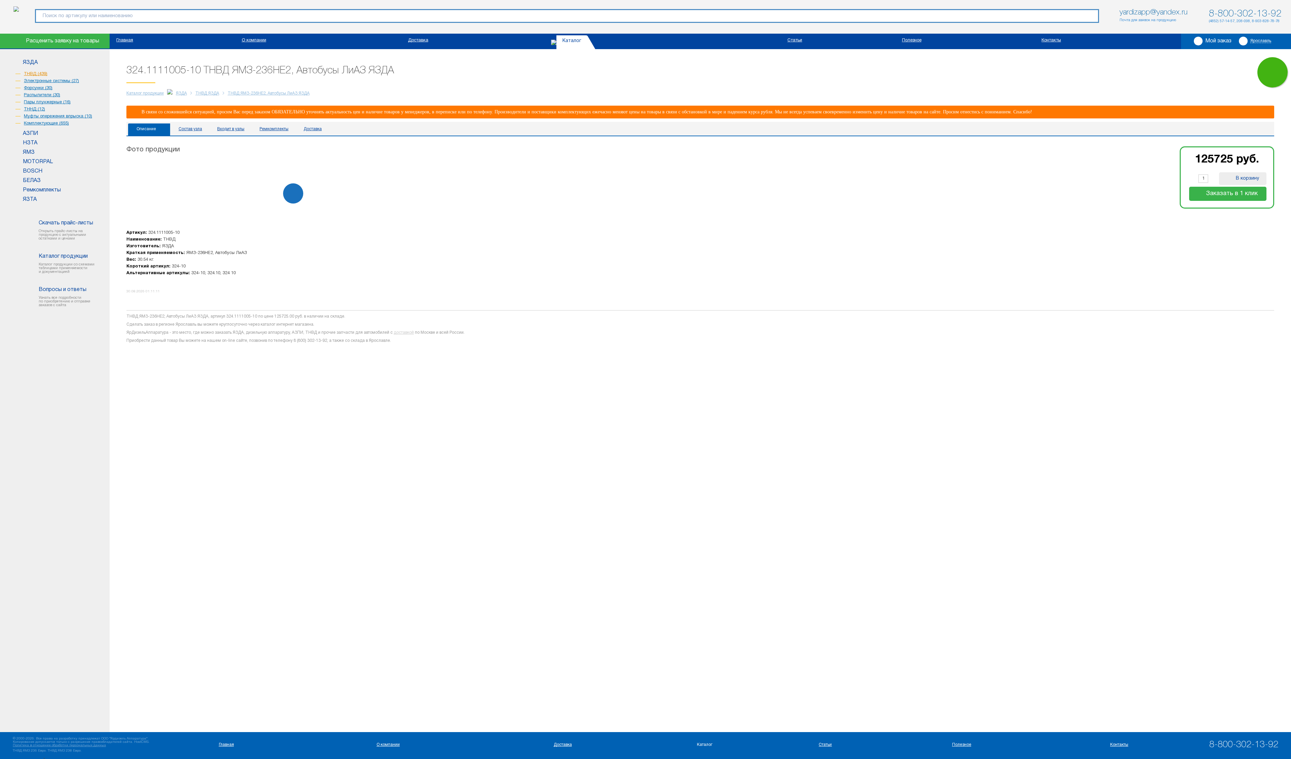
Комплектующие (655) (46, 123)
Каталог (571, 41)
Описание (146, 129)
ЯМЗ (29, 152)
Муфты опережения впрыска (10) (58, 116)
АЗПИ (30, 133)
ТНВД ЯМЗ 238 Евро (64, 750)
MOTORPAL (38, 161)
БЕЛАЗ (32, 180)
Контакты (1051, 40)
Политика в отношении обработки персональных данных (59, 745)
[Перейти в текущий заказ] (1272, 72)
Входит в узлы (230, 129)
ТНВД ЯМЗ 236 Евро (29, 750)
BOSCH (32, 171)
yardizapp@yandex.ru (1153, 12)
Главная (124, 40)
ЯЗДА (30, 62)
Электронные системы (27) (51, 81)
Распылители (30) (42, 95)
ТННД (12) (34, 109)
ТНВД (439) (35, 74)
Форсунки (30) (38, 88)
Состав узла (190, 129)
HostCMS (141, 742)
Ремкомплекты (42, 190)
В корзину (1247, 178)
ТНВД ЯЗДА (207, 93)
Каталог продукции (145, 93)
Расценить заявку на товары (62, 41)
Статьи (794, 40)
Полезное (912, 40)
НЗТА (30, 143)
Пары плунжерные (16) (47, 102)
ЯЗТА (30, 199)
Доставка (418, 40)
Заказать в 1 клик (1232, 193)
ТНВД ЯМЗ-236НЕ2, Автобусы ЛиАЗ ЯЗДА (269, 93)
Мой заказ (1218, 41)
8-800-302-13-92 (1245, 14)
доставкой (404, 332)
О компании (254, 40)
